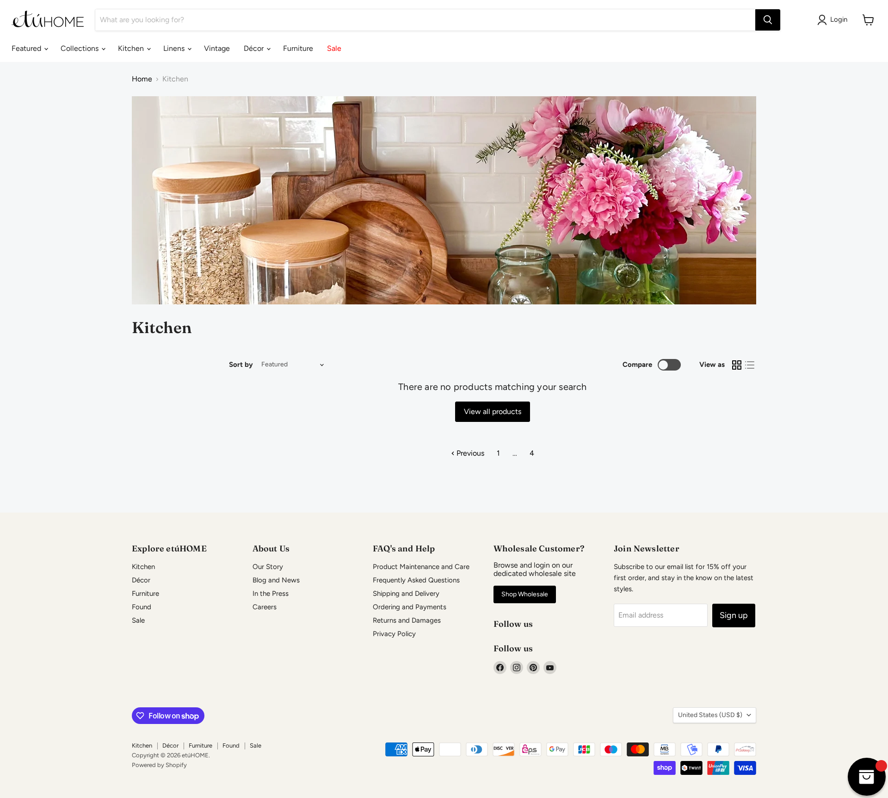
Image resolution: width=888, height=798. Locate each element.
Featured (27, 48)
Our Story (268, 567)
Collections (80, 48)
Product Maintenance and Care (421, 567)
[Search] (767, 20)
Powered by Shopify (159, 764)
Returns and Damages (407, 620)
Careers (265, 607)
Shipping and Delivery (406, 593)
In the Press (271, 593)
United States (710, 715)
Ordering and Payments (409, 607)
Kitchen (132, 48)
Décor (254, 48)
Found (141, 607)
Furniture (298, 48)
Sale (334, 48)
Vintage (217, 48)
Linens (174, 48)
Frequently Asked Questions (416, 580)
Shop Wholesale (524, 594)
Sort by (241, 365)
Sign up (734, 615)
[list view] (749, 365)
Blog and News (276, 580)
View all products (492, 411)
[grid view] (736, 365)
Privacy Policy (394, 634)
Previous (469, 453)
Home (142, 79)
